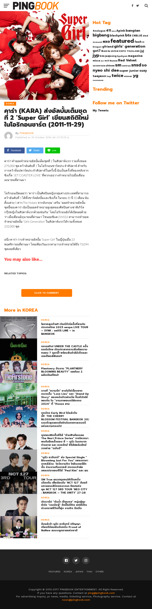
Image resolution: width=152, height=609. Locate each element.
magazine (135, 56)
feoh (138, 42)
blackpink (117, 35)
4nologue (99, 31)
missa (96, 60)
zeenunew (98, 80)
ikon (104, 51)
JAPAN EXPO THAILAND (125, 51)
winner (128, 76)
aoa (114, 30)
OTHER (99, 571)
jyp (96, 55)
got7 (97, 50)
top (109, 76)
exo (106, 41)
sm (118, 65)
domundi (97, 42)
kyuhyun (122, 56)
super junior (129, 70)
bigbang (101, 35)
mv (102, 60)
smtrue (126, 65)
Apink (120, 30)
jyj (142, 50)
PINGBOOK (26, 133)
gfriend (107, 46)
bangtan (133, 30)
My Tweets (101, 110)
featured (122, 41)
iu (109, 51)
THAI (89, 571)
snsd (136, 65)
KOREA (68, 571)
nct (107, 61)
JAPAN (79, 571)
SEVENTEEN (99, 65)
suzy (143, 70)
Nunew (114, 60)
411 (108, 30)
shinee (110, 65)
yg (135, 75)
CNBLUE (137, 35)
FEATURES (54, 571)
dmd (145, 35)
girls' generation (129, 46)
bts (128, 35)
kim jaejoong (108, 56)
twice (117, 75)
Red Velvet (127, 60)
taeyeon (99, 76)
